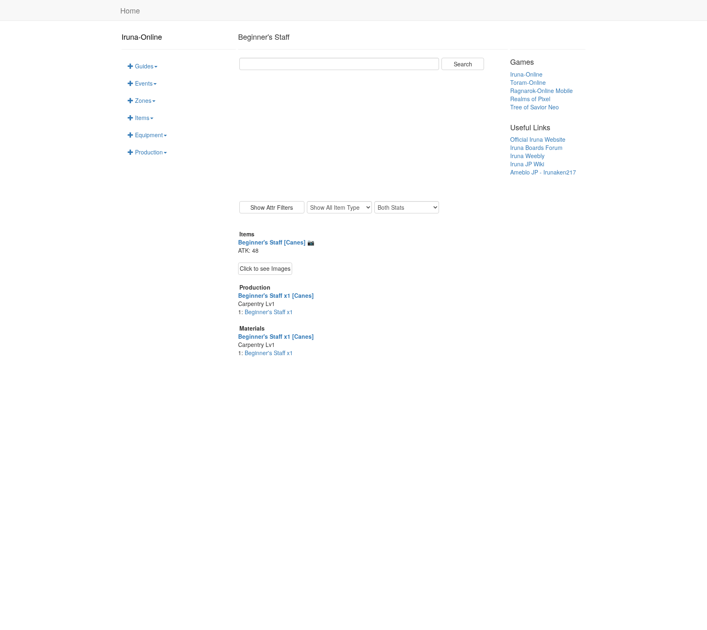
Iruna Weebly (527, 156)
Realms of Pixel (530, 99)
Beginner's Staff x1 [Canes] (276, 295)
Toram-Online (528, 82)
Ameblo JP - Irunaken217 (543, 172)
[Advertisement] (373, 135)
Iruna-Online (142, 36)
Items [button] (141, 117)
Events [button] (143, 83)
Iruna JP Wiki (527, 164)
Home (130, 10)
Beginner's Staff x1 (269, 312)
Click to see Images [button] (265, 268)
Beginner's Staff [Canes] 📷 (276, 242)
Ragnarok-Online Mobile (541, 90)
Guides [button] (143, 66)
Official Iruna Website (537, 139)
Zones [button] (142, 100)
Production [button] (148, 152)
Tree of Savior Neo (534, 107)
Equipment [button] (148, 135)
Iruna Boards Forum (536, 147)
